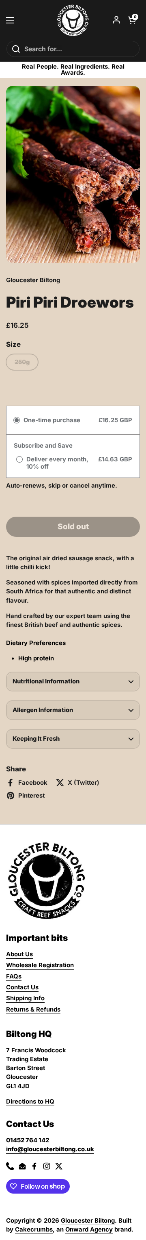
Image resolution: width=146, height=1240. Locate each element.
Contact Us (22, 987)
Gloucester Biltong (88, 1220)
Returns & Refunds (33, 1009)
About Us (19, 954)
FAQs (13, 976)
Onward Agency (89, 1229)
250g (22, 362)
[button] (132, 20)
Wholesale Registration (40, 965)
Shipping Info (25, 998)
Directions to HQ (30, 1101)
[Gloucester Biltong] (73, 20)
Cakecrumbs (34, 1229)
